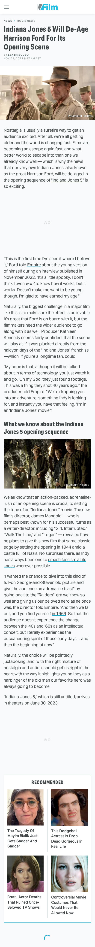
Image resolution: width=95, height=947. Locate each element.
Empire (34, 264)
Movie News (26, 20)
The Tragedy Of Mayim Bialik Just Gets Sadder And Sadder (22, 838)
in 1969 (59, 613)
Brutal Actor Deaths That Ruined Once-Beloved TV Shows (24, 902)
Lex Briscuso (18, 54)
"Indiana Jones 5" (67, 180)
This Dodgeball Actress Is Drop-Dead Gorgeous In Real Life (66, 839)
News (8, 20)
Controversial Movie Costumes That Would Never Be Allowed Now (68, 905)
